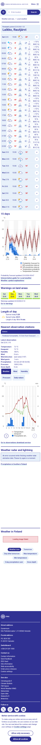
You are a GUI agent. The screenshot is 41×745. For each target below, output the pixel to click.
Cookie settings (7, 671)
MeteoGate (5, 691)
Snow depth (31, 562)
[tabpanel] (20, 409)
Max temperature (30, 554)
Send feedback (6, 659)
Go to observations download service (16, 443)
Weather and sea (8, 19)
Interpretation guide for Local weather (16, 278)
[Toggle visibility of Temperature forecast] (29, 271)
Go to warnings (7, 304)
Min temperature (20, 558)
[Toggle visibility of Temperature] (17, 432)
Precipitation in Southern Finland (14, 464)
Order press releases (9, 669)
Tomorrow (28, 549)
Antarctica (4, 699)
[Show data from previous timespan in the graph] (6, 436)
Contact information (8, 656)
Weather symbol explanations (12, 281)
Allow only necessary (20, 733)
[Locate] (3, 12)
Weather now (14, 549)
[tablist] (20, 374)
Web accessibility (7, 666)
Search (34, 12)
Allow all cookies (20, 739)
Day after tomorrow (11, 554)
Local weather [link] (22, 19)
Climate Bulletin (6, 683)
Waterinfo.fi (5, 696)
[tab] (6, 371)
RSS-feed (4, 661)
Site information (7, 664)
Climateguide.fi (6, 681)
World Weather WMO (8, 689)
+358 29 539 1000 (7, 649)
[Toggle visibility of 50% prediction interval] (29, 267)
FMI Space (5, 686)
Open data (4, 694)
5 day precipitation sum (14, 562)
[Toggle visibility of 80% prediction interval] (29, 265)
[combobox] (18, 12)
